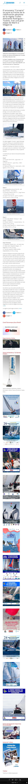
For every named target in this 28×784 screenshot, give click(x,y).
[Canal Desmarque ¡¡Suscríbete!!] (11, 334)
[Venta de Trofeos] (11, 767)
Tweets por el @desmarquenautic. (10, 773)
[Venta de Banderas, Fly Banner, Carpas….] (11, 387)
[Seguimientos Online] (11, 347)
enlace (20, 308)
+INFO (4, 306)
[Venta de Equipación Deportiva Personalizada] (11, 738)
